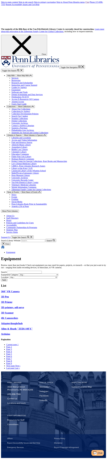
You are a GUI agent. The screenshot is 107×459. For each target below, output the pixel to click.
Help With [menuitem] (11, 76)
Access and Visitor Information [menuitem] (24, 140)
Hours (8, 220)
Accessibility (11, 225)
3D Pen (5, 296)
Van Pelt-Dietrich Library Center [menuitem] (24, 182)
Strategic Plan (12, 230)
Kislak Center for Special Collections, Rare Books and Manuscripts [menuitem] (39, 161)
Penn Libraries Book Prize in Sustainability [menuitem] (29, 204)
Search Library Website (10, 240)
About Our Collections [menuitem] (20, 109)
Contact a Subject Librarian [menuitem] (22, 125)
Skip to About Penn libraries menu (70, 2)
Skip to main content (9, 2)
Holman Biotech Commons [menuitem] (22, 159)
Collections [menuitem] (11, 107)
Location (4, 277)
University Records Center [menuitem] (22, 180)
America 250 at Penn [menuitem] (20, 206)
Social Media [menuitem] (16, 202)
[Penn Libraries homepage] (30, 67)
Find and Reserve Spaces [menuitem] (21, 142)
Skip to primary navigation (45, 2)
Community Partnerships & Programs (21, 227)
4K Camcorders (9, 318)
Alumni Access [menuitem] (17, 101)
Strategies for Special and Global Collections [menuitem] (29, 132)
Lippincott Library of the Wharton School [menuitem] (28, 171)
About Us (10, 216)
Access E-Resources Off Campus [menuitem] (25, 99)
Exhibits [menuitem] (14, 199)
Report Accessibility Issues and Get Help (22, 4)
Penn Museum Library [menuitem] (20, 175)
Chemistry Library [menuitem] (19, 152)
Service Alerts (12, 232)
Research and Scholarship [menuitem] (22, 83)
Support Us (5, 237)
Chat (87, 2)
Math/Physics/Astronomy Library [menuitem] (25, 173)
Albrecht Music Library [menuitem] (21, 145)
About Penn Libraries (10, 211)
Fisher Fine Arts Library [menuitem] (21, 156)
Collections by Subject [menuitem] (20, 111)
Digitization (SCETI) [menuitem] (20, 97)
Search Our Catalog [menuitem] (19, 116)
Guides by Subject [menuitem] (19, 87)
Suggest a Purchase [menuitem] (19, 128)
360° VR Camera (10, 291)
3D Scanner (7, 312)
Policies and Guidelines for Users (20, 223)
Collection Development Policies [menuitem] (24, 114)
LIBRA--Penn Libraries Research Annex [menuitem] (28, 166)
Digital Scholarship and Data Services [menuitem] (27, 94)
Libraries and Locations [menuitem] (21, 138)
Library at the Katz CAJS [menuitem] (21, 168)
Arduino (5, 334)
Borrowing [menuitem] (15, 80)
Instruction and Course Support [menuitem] (24, 85)
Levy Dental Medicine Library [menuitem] (24, 164)
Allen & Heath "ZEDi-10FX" (17, 328)
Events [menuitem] (14, 197)
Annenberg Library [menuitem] (19, 147)
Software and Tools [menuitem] (19, 92)
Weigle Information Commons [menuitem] (23, 187)
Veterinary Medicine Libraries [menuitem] (23, 185)
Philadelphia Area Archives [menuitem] (22, 130)
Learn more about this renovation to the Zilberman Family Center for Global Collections (52, 30)
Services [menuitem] (14, 78)
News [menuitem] (13, 195)
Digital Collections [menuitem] (19, 121)
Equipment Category (9, 275)
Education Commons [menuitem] (20, 154)
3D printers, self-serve (12, 307)
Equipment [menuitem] (15, 90)
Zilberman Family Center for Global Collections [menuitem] (31, 189)
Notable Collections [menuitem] (19, 118)
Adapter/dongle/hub (12, 323)
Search (4, 272)
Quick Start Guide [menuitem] (18, 104)
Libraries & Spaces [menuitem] (14, 135)
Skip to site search (26, 2)
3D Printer (6, 302)
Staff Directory (12, 218)
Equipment (10, 252)
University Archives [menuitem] (19, 123)
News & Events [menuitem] (13, 192)
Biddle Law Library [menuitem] (19, 149)
